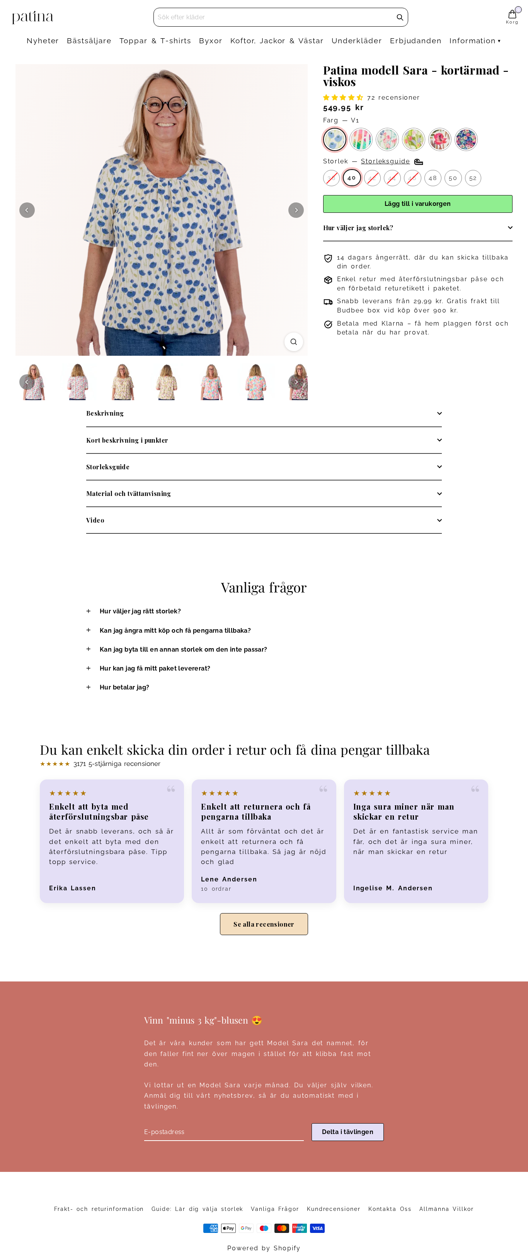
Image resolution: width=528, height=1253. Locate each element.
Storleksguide (107, 467)
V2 (387, 139)
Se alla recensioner (264, 924)
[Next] (296, 210)
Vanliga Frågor (275, 1209)
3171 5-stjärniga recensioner (100, 763)
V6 (439, 139)
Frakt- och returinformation (99, 1209)
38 (331, 178)
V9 (466, 139)
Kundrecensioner (334, 1209)
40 (351, 177)
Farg (341, 120)
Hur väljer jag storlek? (358, 228)
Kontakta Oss (390, 1209)
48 (433, 178)
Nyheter (43, 40)
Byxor (211, 40)
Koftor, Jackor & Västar (277, 40)
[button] (345, 97)
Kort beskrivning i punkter (127, 440)
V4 (413, 139)
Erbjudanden (416, 40)
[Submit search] (400, 17)
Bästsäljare (89, 40)
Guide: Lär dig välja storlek (197, 1209)
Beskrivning (105, 413)
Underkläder (357, 40)
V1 (334, 139)
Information (473, 40)
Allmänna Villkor (446, 1209)
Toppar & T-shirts (155, 40)
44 (392, 178)
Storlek (366, 161)
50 (453, 178)
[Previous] (27, 210)
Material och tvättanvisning (128, 493)
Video (95, 520)
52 (473, 178)
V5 (361, 139)
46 (412, 178)
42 (372, 178)
